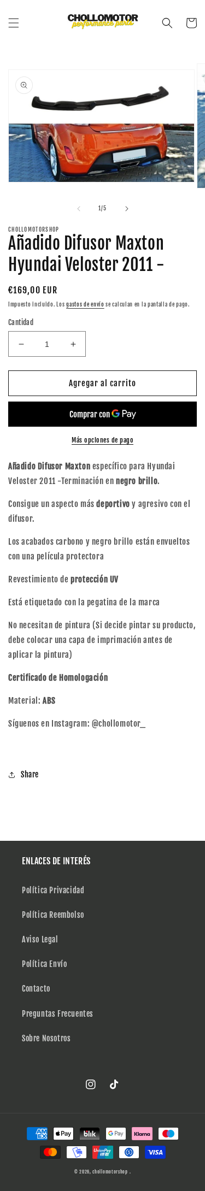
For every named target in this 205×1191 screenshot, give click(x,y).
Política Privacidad (53, 890)
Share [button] (30, 774)
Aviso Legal (40, 939)
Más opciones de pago (102, 440)
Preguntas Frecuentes (57, 1013)
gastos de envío (85, 304)
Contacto (36, 988)
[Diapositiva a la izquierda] (79, 209)
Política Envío (44, 964)
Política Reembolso (53, 914)
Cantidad (20, 322)
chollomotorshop (110, 1172)
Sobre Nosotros (46, 1038)
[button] (14, 23)
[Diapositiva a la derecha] (127, 209)
